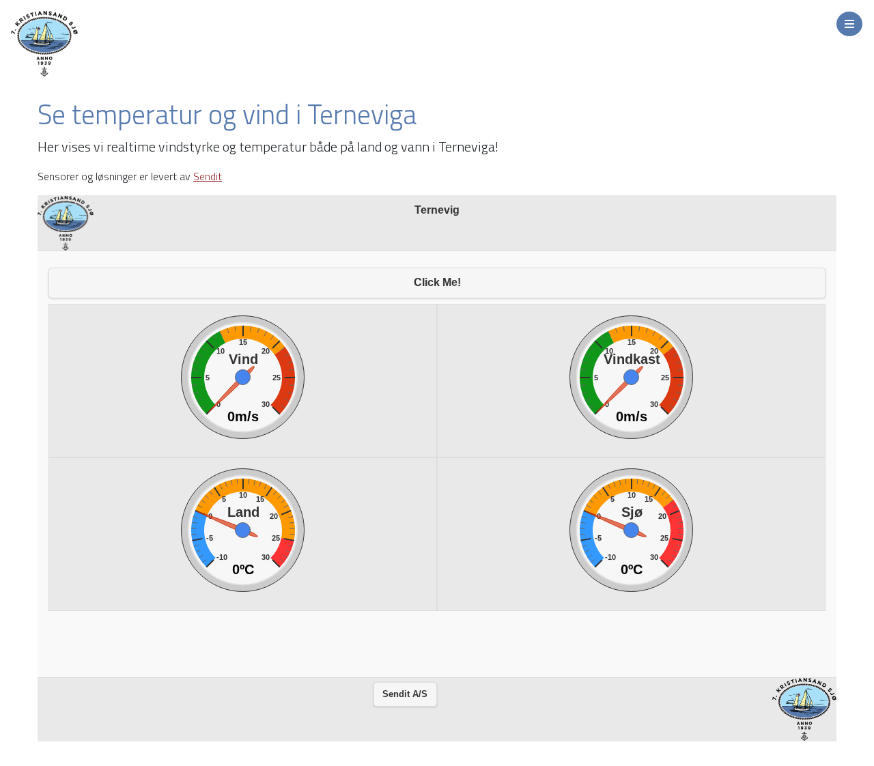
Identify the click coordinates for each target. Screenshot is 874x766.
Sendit (207, 176)
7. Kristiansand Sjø (102, 43)
